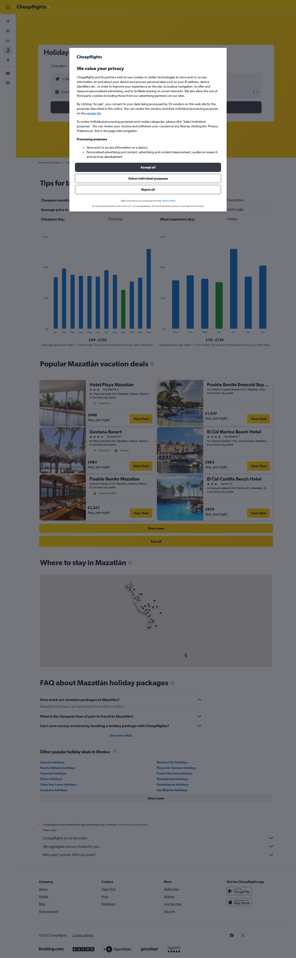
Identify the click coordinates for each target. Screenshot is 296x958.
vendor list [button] (93, 113)
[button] (148, 167)
